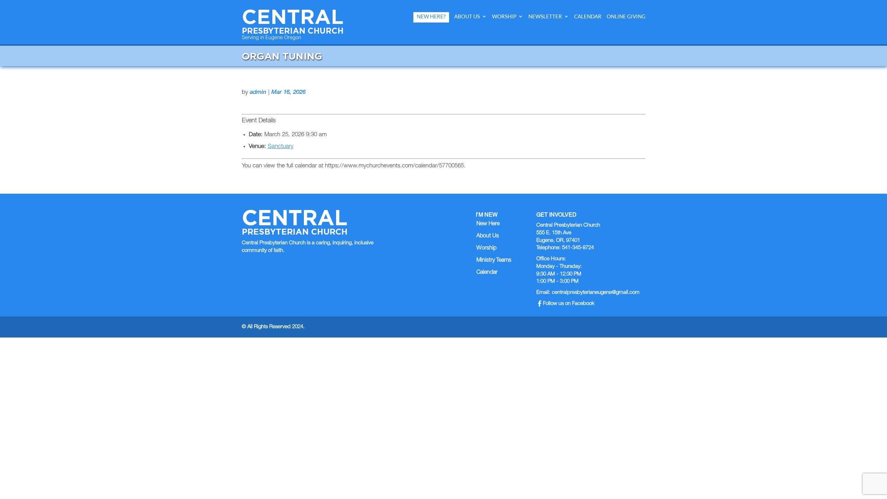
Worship (504, 16)
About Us (467, 16)
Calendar (587, 16)
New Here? (431, 16)
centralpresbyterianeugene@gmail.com (596, 292)
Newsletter (545, 16)
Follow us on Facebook (569, 303)
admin (258, 93)
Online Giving (626, 16)
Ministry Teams (493, 260)
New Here (488, 224)
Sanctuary (280, 147)
